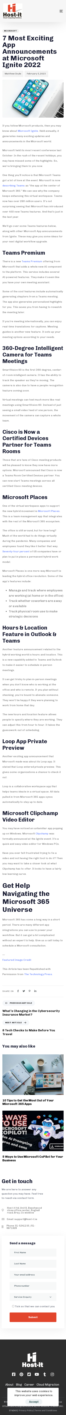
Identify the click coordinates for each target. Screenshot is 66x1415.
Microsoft (10, 31)
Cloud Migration (48, 1384)
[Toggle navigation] (53, 11)
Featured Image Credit (16, 959)
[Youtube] (37, 1374)
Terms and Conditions (46, 1410)
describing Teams (13, 185)
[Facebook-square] (14, 1374)
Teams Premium (32, 261)
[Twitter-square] (29, 1374)
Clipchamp (42, 833)
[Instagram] (52, 1374)
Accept (34, 1402)
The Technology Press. (38, 974)
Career (29, 1384)
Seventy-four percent (15, 551)
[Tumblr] (44, 1374)
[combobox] (33, 1297)
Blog (19, 1384)
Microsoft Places (49, 511)
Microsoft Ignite (28, 130)
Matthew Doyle (13, 73)
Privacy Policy (26, 1410)
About (9, 1384)
